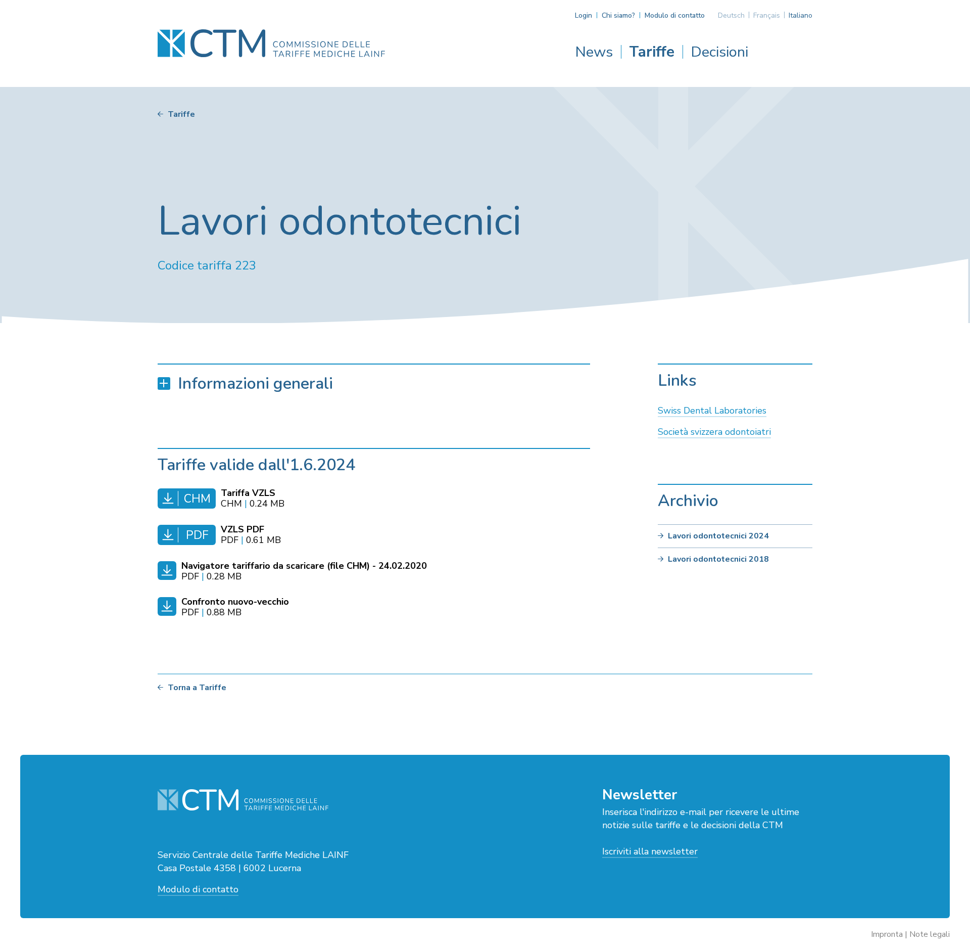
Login (583, 15)
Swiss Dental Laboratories (712, 410)
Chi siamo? (618, 15)
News (594, 51)
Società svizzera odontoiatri (714, 432)
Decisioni (719, 51)
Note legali (929, 934)
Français (766, 15)
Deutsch (731, 15)
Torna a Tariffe (197, 687)
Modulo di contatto (675, 15)
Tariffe (651, 51)
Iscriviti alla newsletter (650, 851)
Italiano (800, 15)
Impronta (887, 934)
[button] (374, 383)
